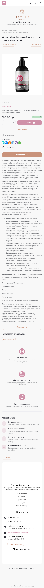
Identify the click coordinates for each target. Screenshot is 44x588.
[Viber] (16, 142)
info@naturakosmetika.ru (18, 533)
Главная (4, 30)
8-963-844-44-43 (16, 522)
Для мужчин (13, 30)
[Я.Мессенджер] (3, 142)
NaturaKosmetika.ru (22, 22)
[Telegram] (12, 142)
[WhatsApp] (19, 142)
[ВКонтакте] (6, 142)
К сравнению (9, 135)
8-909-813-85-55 (16, 518)
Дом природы (6, 106)
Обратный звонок (15, 544)
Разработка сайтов (16, 586)
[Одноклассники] (9, 142)
